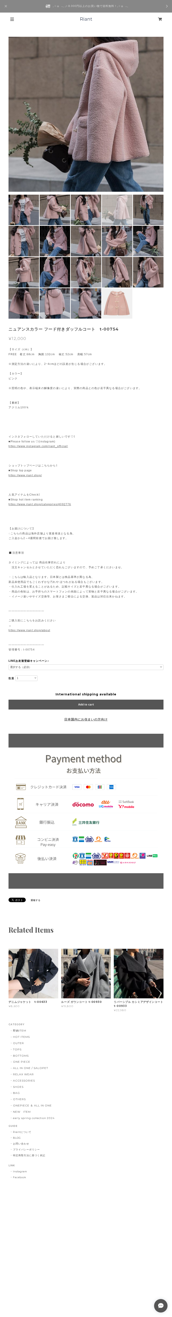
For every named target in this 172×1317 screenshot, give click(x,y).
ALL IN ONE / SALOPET (30, 1068)
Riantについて (22, 1132)
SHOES (18, 1086)
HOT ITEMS (21, 1036)
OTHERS (19, 1099)
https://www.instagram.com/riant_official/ (38, 446)
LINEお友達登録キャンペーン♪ (29, 660)
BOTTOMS (21, 1055)
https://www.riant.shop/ (25, 475)
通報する (36, 900)
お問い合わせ (21, 1143)
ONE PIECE (21, 1061)
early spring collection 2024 (34, 1118)
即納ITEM (19, 1030)
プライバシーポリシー (26, 1149)
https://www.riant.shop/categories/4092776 (40, 504)
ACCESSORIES (24, 1080)
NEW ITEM (22, 1111)
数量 (11, 678)
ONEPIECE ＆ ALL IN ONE (32, 1105)
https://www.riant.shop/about (29, 630)
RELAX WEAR (23, 1074)
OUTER (18, 1043)
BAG (16, 1093)
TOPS (17, 1049)
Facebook (19, 1177)
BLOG (17, 1137)
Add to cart (86, 704)
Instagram (20, 1171)
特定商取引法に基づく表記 (29, 1155)
